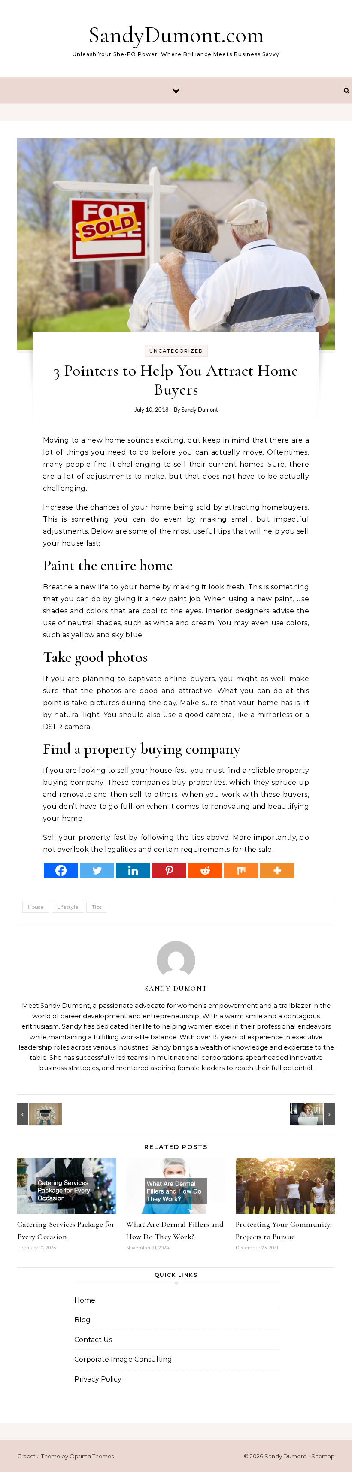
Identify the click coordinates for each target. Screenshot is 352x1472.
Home (84, 1300)
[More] (277, 870)
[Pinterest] (169, 870)
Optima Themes (92, 1456)
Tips (97, 907)
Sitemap (323, 1456)
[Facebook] (61, 870)
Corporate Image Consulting (123, 1359)
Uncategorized (176, 351)
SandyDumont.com (176, 34)
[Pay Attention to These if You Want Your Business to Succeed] (315, 1114)
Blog (82, 1320)
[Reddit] (205, 870)
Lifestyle (68, 907)
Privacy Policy (97, 1379)
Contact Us (93, 1340)
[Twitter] (97, 870)
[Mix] (241, 870)
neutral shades (94, 623)
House (36, 907)
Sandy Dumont (200, 409)
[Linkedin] (133, 870)
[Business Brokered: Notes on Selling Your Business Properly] (36, 1114)
